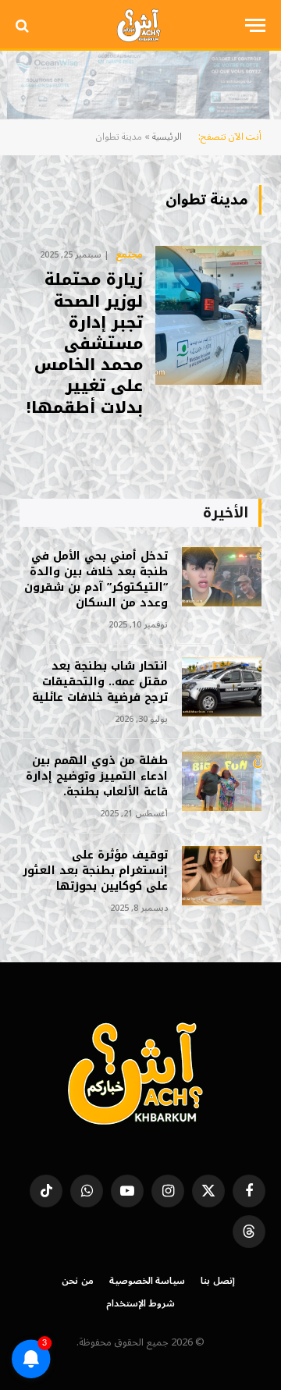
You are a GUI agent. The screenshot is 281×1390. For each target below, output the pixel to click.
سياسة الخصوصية (147, 1281)
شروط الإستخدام (141, 1304)
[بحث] (24, 25)
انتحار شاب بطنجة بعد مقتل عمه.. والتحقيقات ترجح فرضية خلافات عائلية (100, 682)
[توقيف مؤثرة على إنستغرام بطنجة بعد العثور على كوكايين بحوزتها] (221, 876)
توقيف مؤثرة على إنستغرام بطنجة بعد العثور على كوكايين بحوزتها (95, 870)
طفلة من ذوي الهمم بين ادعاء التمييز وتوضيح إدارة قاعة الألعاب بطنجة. (97, 776)
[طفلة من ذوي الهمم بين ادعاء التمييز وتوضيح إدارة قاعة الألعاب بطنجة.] (221, 782)
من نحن (78, 1281)
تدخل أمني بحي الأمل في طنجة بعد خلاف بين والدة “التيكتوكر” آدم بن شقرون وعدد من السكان (96, 579)
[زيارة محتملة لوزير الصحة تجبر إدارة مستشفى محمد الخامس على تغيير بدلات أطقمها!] (208, 315)
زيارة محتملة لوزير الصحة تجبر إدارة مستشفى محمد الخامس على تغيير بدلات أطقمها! (85, 343)
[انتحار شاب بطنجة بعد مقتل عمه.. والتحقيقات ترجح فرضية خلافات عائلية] (221, 687)
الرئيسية (167, 137)
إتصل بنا (218, 1281)
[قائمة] (255, 25)
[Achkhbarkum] (140, 25)
